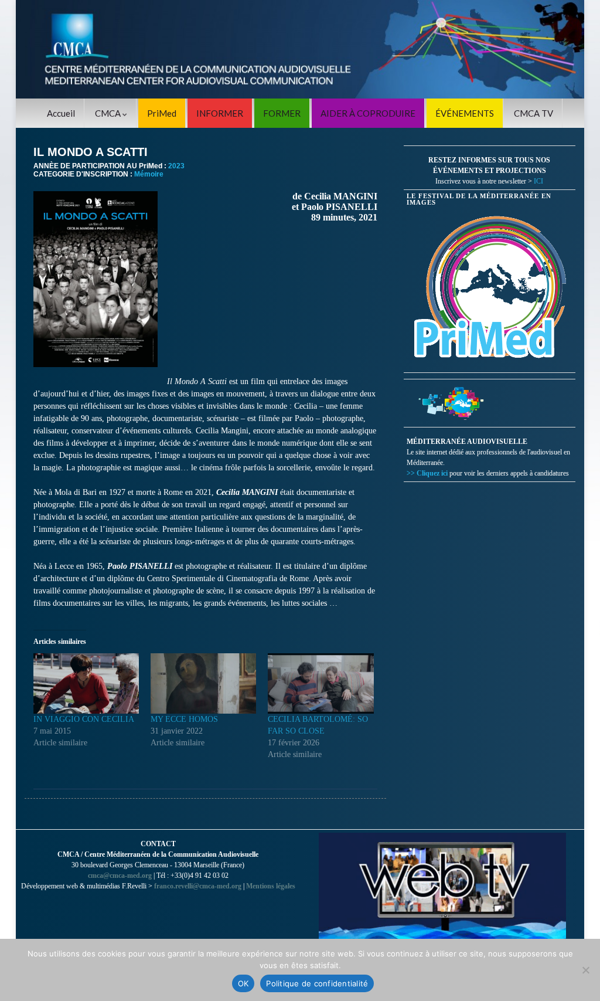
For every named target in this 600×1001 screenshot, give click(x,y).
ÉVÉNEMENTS (464, 113)
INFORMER (219, 113)
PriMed (161, 113)
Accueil (61, 113)
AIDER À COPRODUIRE (368, 113)
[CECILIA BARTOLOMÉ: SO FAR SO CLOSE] (320, 683)
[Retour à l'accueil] (300, 49)
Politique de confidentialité (317, 983)
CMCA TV (533, 113)
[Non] (585, 970)
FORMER (282, 113)
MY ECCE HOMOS (184, 719)
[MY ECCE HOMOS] (203, 683)
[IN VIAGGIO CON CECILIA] (86, 683)
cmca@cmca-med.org (120, 875)
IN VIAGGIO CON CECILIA (83, 719)
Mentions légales (270, 886)
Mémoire (148, 174)
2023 (176, 166)
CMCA (108, 113)
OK (243, 983)
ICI (538, 181)
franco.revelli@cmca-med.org (197, 886)
